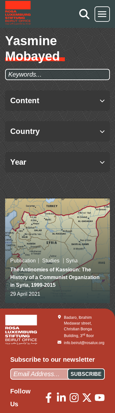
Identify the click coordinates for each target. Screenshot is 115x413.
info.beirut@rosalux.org (84, 343)
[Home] (18, 14)
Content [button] (24, 100)
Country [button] (25, 131)
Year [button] (18, 162)
